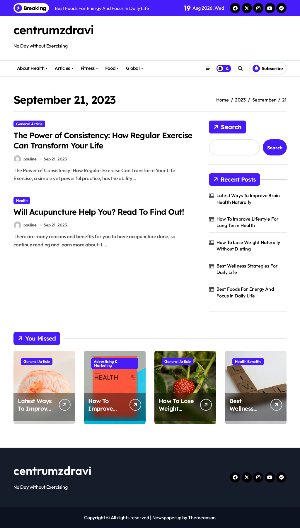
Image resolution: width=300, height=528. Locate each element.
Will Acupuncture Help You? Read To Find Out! (98, 212)
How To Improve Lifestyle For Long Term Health (248, 222)
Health (22, 200)
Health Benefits (248, 361)
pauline (30, 159)
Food (110, 68)
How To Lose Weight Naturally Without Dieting (248, 245)
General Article (29, 123)
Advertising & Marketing (105, 363)
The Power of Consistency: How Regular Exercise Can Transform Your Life (102, 140)
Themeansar (201, 517)
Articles (62, 68)
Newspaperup (166, 517)
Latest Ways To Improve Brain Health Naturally (248, 198)
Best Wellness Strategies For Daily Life (247, 269)
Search (231, 127)
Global (132, 68)
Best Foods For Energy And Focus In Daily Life (245, 292)
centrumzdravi (53, 30)
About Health (31, 68)
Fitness (88, 68)
